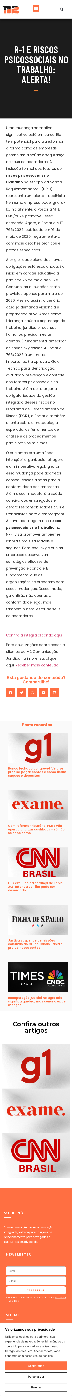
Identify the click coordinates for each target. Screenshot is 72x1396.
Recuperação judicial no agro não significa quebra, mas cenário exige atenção (37, 1001)
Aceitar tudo (36, 1365)
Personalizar (36, 1376)
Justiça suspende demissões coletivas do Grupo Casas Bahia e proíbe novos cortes (35, 944)
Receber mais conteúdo (36, 665)
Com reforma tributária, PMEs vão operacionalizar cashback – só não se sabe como (36, 829)
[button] (36, 8)
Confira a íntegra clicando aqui (34, 635)
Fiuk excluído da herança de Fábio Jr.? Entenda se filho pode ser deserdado (35, 886)
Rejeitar (36, 1387)
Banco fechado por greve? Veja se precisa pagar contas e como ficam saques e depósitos (37, 772)
